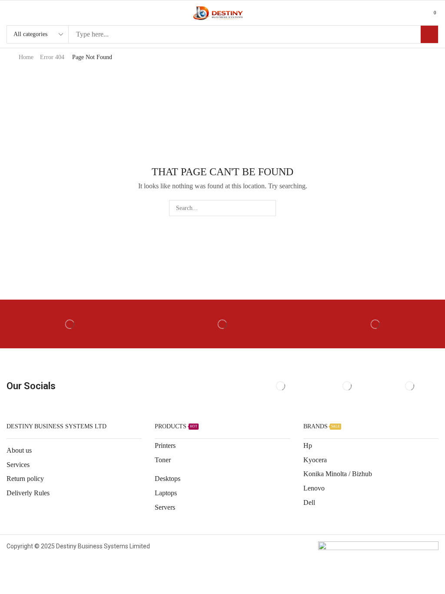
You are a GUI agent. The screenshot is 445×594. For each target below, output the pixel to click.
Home (26, 57)
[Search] (429, 34)
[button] (10, 12)
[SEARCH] (268, 208)
